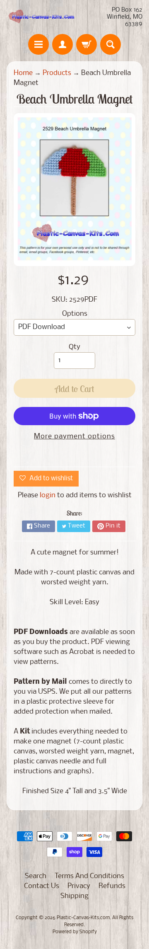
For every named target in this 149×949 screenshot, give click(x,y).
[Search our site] (110, 44)
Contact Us (41, 886)
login (47, 495)
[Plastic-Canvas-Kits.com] (40, 17)
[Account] (62, 44)
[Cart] (86, 44)
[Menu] (38, 44)
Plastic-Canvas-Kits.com (83, 917)
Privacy (78, 886)
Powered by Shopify (75, 932)
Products (57, 73)
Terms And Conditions (89, 876)
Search (35, 876)
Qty (74, 347)
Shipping (74, 896)
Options (74, 314)
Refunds (112, 886)
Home (23, 73)
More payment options (74, 437)
